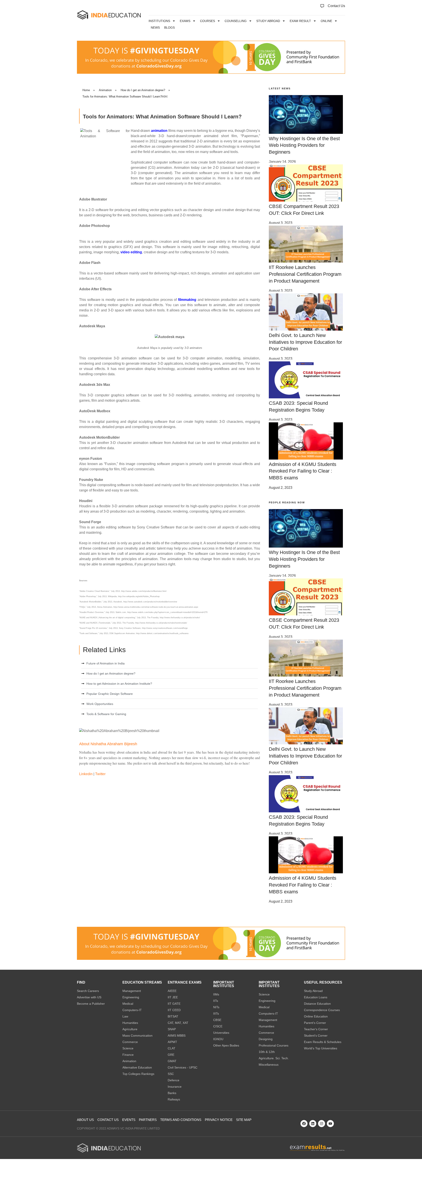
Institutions (159, 21)
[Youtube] (330, 1123)
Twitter (100, 774)
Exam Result (300, 21)
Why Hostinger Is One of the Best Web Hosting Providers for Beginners (304, 145)
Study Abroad (268, 21)
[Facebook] (303, 1123)
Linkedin (86, 774)
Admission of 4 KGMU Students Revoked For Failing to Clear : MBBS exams (302, 471)
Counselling (236, 21)
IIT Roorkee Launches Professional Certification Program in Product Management (305, 274)
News (155, 27)
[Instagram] (321, 1123)
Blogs (169, 27)
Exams (185, 21)
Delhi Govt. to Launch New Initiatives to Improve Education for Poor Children (305, 342)
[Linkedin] (312, 1123)
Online (326, 21)
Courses (207, 21)
